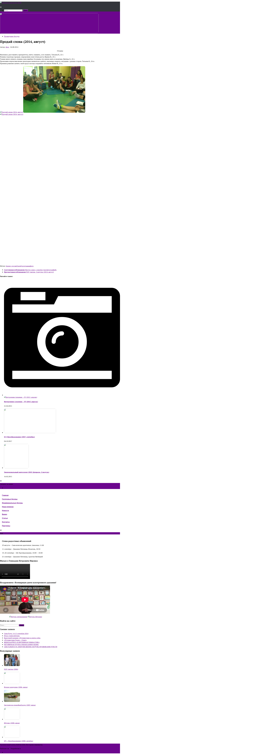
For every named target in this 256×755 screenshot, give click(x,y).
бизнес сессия (11, 266)
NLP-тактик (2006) (11, 669)
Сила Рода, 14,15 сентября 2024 (16, 633)
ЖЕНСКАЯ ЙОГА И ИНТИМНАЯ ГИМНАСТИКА (22, 642)
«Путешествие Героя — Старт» (15, 640)
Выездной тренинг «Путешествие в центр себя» (22, 638)
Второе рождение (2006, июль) (16, 687)
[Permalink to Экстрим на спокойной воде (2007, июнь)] (12, 701)
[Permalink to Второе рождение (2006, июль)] (12, 683)
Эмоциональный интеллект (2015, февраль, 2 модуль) (26, 472)
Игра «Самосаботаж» (12, 636)
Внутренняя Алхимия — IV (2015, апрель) (21, 402)
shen (7, 47)
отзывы (27, 266)
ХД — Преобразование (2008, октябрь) (18, 741)
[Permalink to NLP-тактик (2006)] (12, 665)
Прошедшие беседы (11, 36)
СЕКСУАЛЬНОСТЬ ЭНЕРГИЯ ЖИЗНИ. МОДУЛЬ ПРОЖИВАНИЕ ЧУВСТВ (30, 647)
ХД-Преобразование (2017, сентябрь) (19, 437)
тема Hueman (26, 748)
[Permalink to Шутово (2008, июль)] (12, 719)
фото (32, 266)
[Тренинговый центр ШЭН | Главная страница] (10, 3)
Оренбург (20, 266)
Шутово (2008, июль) (12, 723)
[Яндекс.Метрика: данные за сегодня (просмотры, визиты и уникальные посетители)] (35, 617)
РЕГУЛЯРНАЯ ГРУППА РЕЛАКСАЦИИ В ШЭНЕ (21, 644)
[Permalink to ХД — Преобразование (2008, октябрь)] (12, 737)
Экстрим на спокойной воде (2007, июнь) (20, 705)
